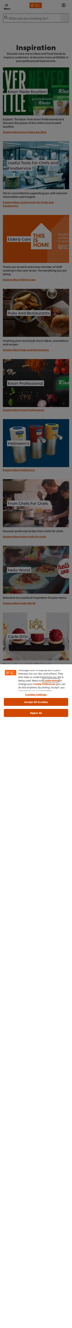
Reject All (36, 712)
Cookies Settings (36, 694)
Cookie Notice (51, 680)
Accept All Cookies (36, 702)
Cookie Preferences (44, 683)
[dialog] (36, 996)
